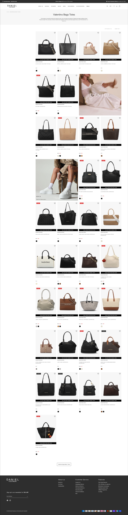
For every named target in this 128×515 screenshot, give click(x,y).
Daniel (47, 6)
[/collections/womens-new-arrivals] (57, 180)
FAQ (76, 493)
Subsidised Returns (79, 484)
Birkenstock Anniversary (103, 486)
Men (64, 6)
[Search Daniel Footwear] (107, 6)
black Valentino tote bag (57, 19)
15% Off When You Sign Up (104, 484)
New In (40, 6)
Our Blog (100, 491)
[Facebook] (7, 500)
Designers (71, 6)
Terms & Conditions (79, 491)
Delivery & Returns (79, 486)
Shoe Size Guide (79, 489)
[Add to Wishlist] (54, 32)
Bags (59, 6)
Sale (88, 6)
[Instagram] (10, 500)
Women (53, 6)
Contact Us (77, 482)
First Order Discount (102, 482)
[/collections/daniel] (100, 94)
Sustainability (61, 486)
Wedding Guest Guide (103, 487)
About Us (60, 482)
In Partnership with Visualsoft (21, 510)
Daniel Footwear (13, 510)
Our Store (60, 484)
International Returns (79, 487)
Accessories (80, 6)
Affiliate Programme (102, 489)
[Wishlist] (114, 6)
